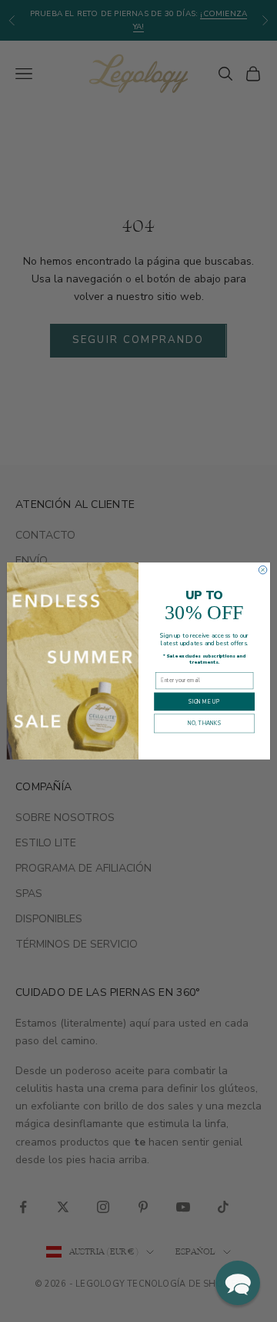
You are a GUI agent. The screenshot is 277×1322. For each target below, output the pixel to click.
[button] (237, 1283)
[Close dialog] (263, 569)
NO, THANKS (204, 723)
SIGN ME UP (204, 701)
